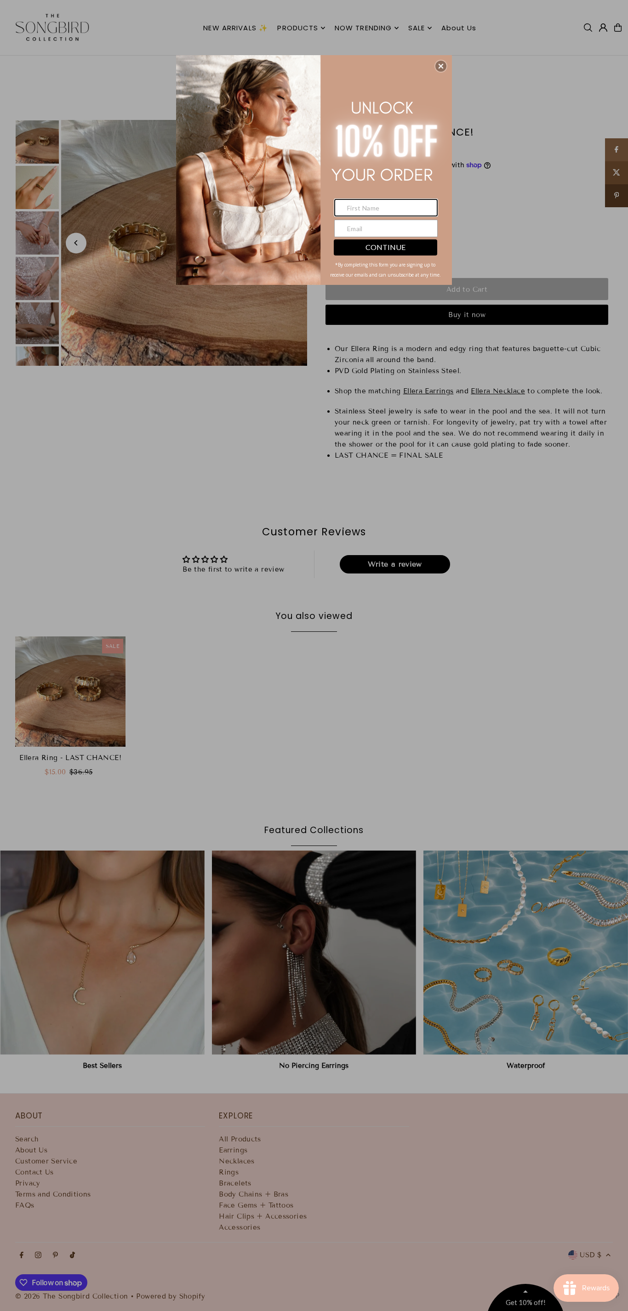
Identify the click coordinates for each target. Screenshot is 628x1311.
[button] (440, 66)
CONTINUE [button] (385, 247)
